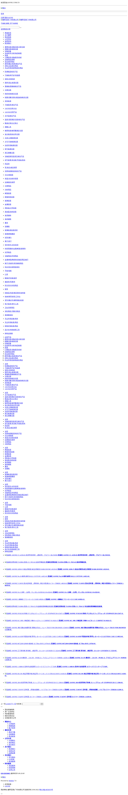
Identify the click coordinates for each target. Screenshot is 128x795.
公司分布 (8, 738)
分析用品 (8, 444)
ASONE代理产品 (11, 389)
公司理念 (8, 39)
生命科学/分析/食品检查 (13, 53)
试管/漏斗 (8, 478)
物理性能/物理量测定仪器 (14, 403)
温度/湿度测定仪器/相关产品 (15, 397)
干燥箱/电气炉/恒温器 (12, 368)
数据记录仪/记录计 (11, 399)
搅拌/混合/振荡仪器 (11, 372)
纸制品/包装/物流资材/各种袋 (15, 521)
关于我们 (8, 747)
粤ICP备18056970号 (46, 790)
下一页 (13, 704)
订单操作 (12, 724)
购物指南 (12, 726)
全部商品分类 (5, 29)
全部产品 (8, 337)
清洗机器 (8, 382)
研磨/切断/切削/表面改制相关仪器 (16, 380)
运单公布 (12, 770)
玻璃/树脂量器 (10, 476)
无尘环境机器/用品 (11, 545)
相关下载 (12, 732)
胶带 (6, 519)
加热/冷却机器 (10, 370)
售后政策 (12, 736)
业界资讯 (8, 41)
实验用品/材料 (10, 59)
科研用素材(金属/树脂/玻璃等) (15, 488)
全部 (6, 364)
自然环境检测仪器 (11, 411)
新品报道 (8, 37)
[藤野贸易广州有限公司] (18, 20)
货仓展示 (12, 744)
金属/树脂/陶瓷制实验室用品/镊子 (16, 495)
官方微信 (12, 757)
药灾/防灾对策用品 (11, 513)
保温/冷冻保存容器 (11, 438)
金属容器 (8, 456)
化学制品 (8, 490)
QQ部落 (11, 759)
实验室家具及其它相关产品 (14, 421)
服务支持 (8, 730)
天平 (11, 23)
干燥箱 (3, 23)
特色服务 (8, 763)
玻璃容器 (8, 454)
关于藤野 (8, 35)
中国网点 (12, 740)
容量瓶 (7, 468)
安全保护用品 (9, 61)
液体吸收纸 (9, 537)
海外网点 (12, 742)
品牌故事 (12, 753)
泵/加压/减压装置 (11, 428)
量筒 (6, 466)
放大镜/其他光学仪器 (12, 405)
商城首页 (8, 33)
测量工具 (8, 401)
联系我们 (8, 43)
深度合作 (12, 751)
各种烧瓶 (8, 464)
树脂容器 (8, 450)
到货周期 (12, 767)
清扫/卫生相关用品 (11, 66)
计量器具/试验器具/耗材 (13, 57)
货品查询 (12, 765)
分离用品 (8, 442)
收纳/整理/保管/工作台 (12, 523)
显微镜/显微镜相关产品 (13, 374)
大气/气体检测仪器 (11, 409)
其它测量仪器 (9, 415)
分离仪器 (8, 376)
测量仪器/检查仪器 (11, 49)
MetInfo (11, 781)
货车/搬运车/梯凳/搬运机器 (14, 525)
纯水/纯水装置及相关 (12, 499)
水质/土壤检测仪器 (11, 407)
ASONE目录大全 (11, 387)
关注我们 (8, 755)
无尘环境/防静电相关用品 (14, 68)
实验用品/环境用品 (11, 493)
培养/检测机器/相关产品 (13, 433)
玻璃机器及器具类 (11, 474)
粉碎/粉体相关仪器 (11, 378)
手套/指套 (8, 505)
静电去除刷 (9, 551)
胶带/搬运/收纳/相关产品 (13, 64)
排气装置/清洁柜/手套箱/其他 (15, 423)
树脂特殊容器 (9, 452)
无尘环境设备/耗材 (11, 543)
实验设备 (8, 51)
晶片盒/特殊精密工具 (12, 549)
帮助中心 (8, 721)
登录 (2, 14)
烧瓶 (8, 23)
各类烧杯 (8, 462)
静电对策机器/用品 (11, 547)
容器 (6, 55)
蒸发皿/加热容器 (10, 460)
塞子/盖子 (8, 480)
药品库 (7, 425)
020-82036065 (5, 773)
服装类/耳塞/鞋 (10, 511)
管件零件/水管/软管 (11, 486)
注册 (2, 17)
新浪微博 (12, 761)
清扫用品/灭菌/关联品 (12, 535)
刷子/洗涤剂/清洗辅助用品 (14, 497)
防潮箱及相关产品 (11, 366)
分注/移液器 (9, 435)
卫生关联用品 (9, 533)
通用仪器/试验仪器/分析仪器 (15, 47)
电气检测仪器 (9, 413)
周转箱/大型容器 (10, 458)
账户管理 (12, 728)
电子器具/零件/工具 (11, 527)
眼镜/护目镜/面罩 (11, 509)
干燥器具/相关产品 (11, 385)
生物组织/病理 (10, 440)
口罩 (6, 507)
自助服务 (12, 734)
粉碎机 (15, 23)
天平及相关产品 (10, 395)
